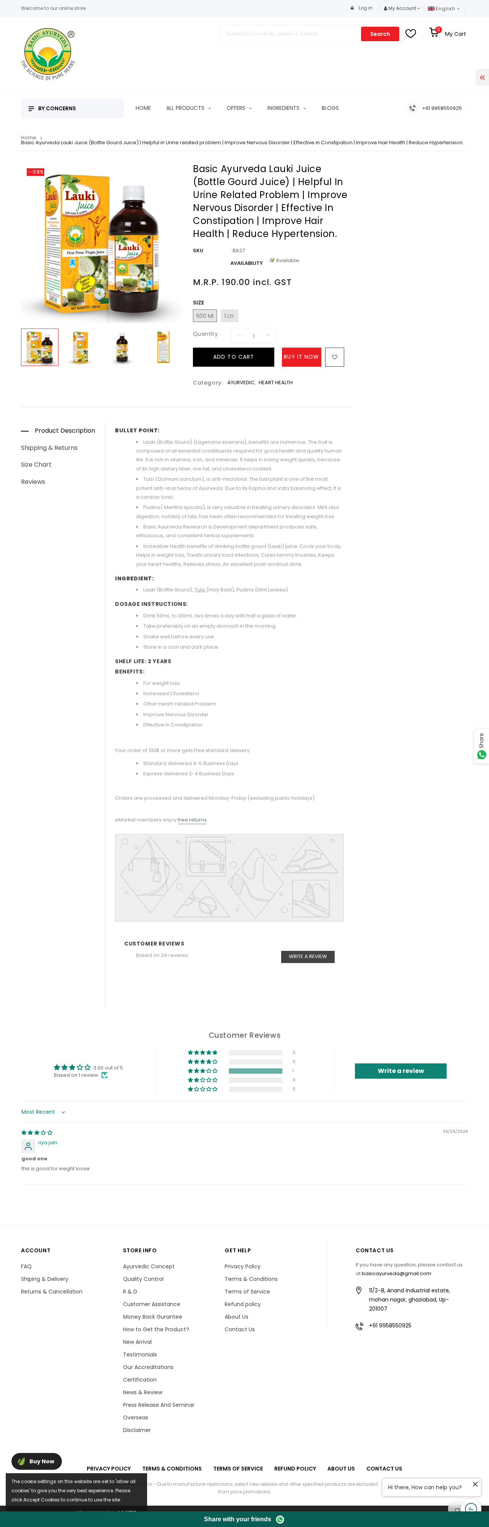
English (446, 8)
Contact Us (240, 1329)
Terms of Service (247, 1291)
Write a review (308, 956)
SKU (198, 250)
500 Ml (205, 316)
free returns (192, 819)
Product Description (65, 430)
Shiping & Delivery (44, 1279)
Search (380, 34)
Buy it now (301, 357)
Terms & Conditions (251, 1279)
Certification (140, 1380)
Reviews (33, 481)
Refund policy (243, 1304)
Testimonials (140, 1354)
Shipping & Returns (49, 447)
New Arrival (137, 1342)
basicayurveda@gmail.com (396, 1273)
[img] (36, 1132)
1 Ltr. (229, 316)
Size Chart (36, 464)
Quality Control (143, 1279)
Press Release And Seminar (158, 1405)
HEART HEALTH (276, 382)
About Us (236, 1317)
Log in (365, 8)
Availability (246, 263)
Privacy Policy (243, 1266)
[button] (203, 1071)
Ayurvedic (240, 382)
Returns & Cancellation (52, 1291)
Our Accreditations (148, 1367)
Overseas (135, 1417)
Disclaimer (137, 1430)
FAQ (26, 1266)
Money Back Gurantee (152, 1317)
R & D (130, 1291)
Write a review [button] (401, 1070)
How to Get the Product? (156, 1329)
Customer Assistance (151, 1304)
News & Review (142, 1392)
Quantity (205, 334)
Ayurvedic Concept (149, 1266)
